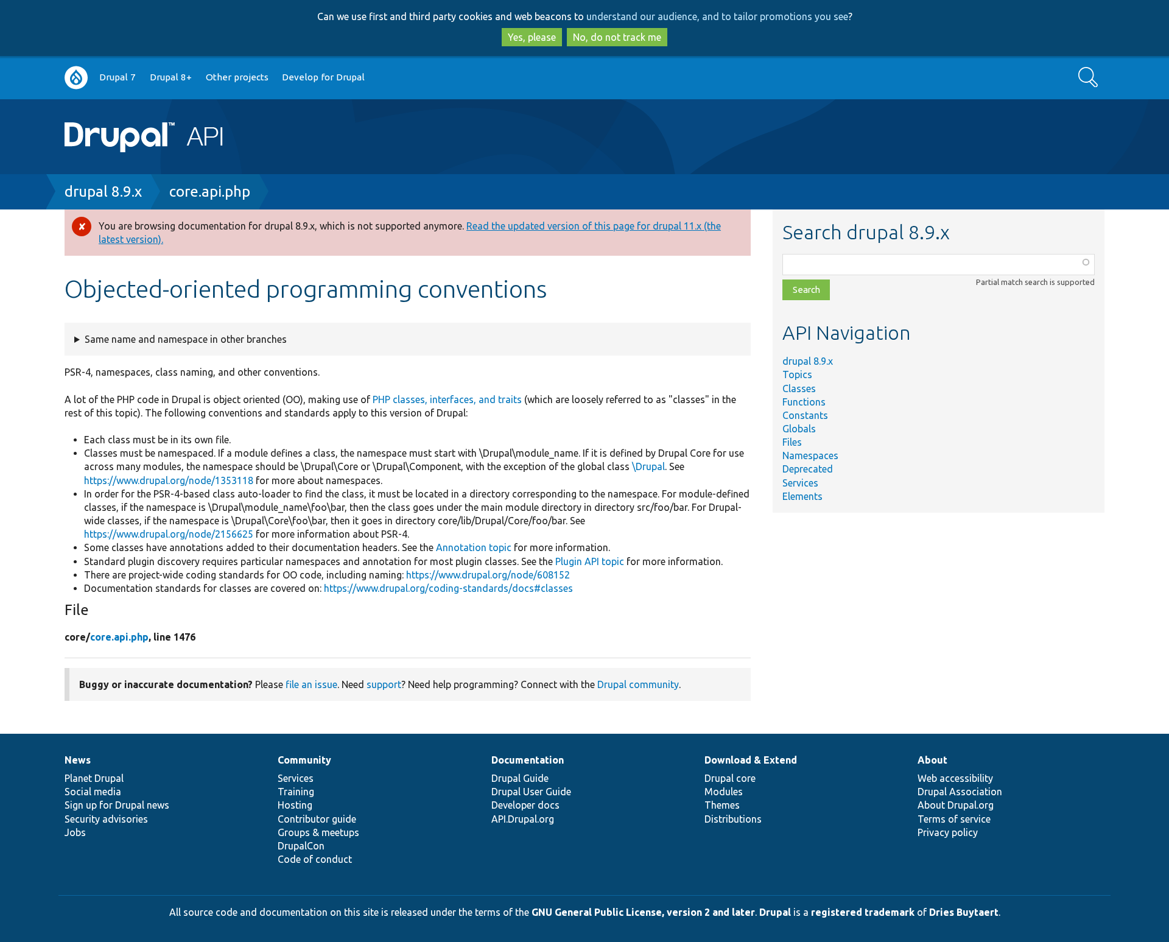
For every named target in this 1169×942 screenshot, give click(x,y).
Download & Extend (750, 759)
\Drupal (648, 466)
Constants (805, 415)
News (78, 759)
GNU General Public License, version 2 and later (643, 912)
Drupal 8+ (171, 77)
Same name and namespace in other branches (186, 339)
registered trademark (862, 912)
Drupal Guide (520, 778)
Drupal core (730, 778)
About (932, 759)
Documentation (527, 759)
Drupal (775, 912)
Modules (723, 791)
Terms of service (954, 819)
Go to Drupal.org (76, 77)
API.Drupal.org (522, 819)
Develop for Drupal (323, 77)
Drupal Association (960, 791)
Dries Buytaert (964, 912)
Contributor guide (317, 819)
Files (792, 442)
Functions (804, 401)
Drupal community (638, 684)
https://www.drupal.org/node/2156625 (168, 534)
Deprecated (807, 468)
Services (800, 482)
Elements (802, 496)
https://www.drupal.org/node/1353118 (168, 480)
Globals (799, 428)
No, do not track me (617, 37)
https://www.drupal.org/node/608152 (488, 574)
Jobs (75, 832)
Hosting (295, 805)
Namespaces (810, 455)
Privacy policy (948, 832)
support (384, 684)
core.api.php (209, 191)
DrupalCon (301, 845)
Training (296, 791)
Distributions (733, 819)
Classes (799, 388)
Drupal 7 (117, 77)
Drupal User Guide (531, 791)
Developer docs (525, 805)
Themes (722, 805)
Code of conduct (315, 859)
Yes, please (532, 37)
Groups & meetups (318, 832)
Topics (797, 374)
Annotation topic (473, 547)
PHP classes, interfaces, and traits (447, 399)
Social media (93, 791)
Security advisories (106, 819)
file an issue (311, 684)
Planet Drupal (94, 778)
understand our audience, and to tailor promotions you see (717, 16)
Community (304, 759)
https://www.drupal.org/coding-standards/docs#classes (448, 588)
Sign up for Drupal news (117, 805)
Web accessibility (955, 778)
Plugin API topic (589, 561)
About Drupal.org (956, 805)
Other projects (237, 77)
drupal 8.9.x (103, 191)
